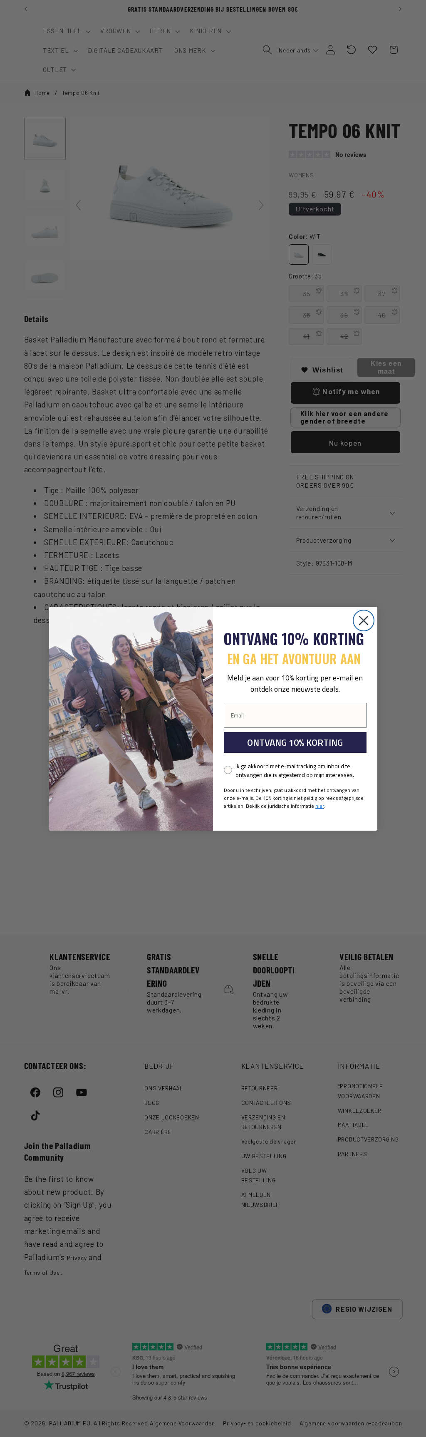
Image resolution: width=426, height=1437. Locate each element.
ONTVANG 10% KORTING (295, 742)
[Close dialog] (363, 620)
